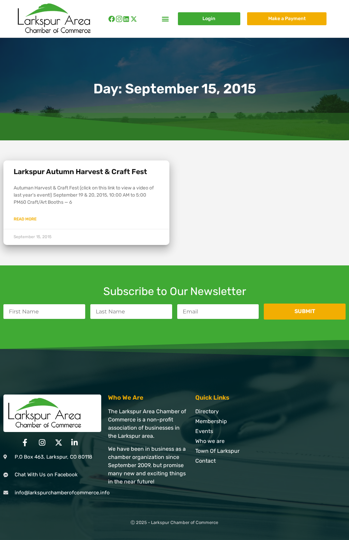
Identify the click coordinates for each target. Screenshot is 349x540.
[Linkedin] (126, 19)
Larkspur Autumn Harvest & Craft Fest (80, 171)
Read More (25, 219)
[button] (165, 19)
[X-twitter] (133, 19)
